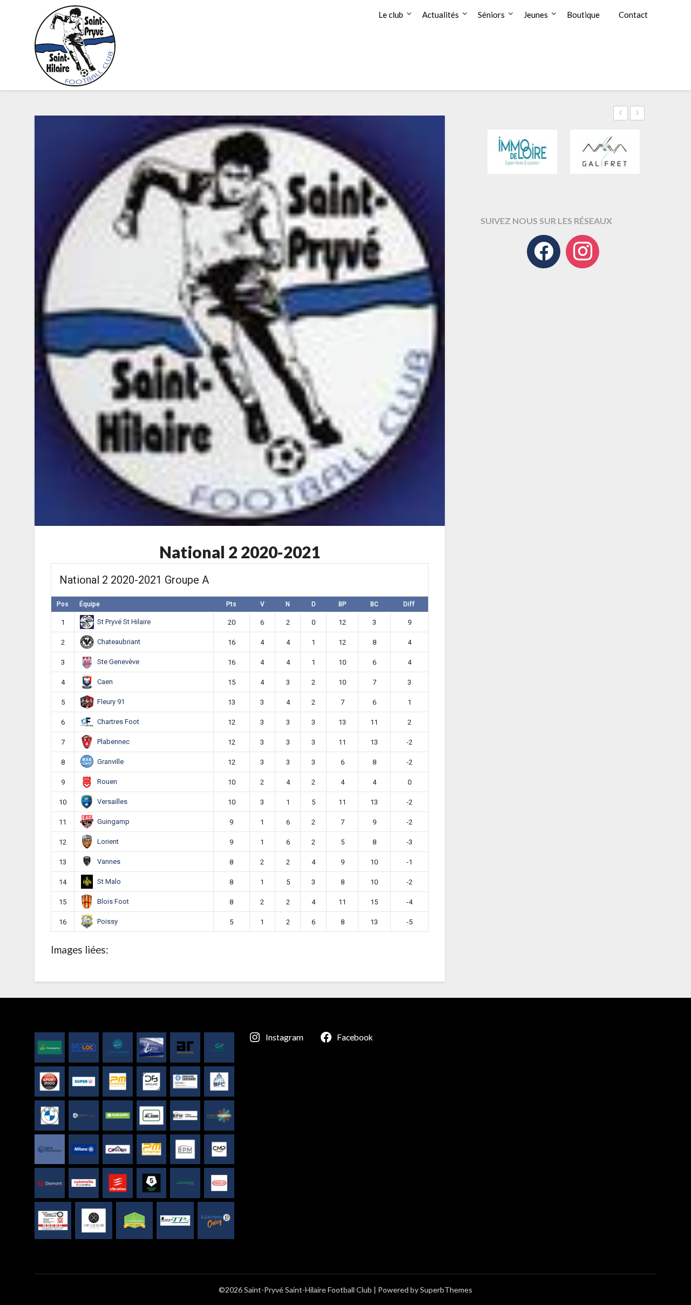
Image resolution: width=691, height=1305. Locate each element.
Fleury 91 (111, 702)
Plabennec (113, 742)
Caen (105, 682)
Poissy (107, 921)
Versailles (112, 801)
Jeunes (536, 14)
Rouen (107, 781)
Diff (409, 604)
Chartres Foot (118, 722)
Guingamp (113, 821)
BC (374, 604)
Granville (110, 762)
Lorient (108, 841)
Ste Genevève (118, 662)
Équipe (89, 604)
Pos (63, 604)
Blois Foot (113, 901)
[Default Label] (582, 251)
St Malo (109, 881)
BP (342, 604)
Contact (633, 14)
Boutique (583, 14)
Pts (231, 604)
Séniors (491, 14)
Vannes (108, 861)
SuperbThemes (446, 1289)
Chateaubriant (118, 642)
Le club (390, 14)
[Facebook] (543, 251)
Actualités (440, 14)
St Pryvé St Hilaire (124, 622)
